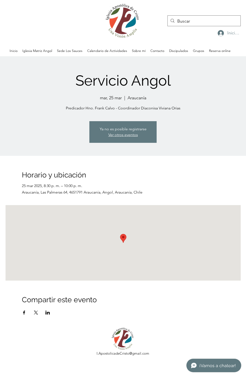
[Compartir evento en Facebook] (24, 312)
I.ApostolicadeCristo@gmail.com (123, 353)
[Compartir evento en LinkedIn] (47, 312)
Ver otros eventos (123, 134)
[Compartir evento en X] (36, 312)
